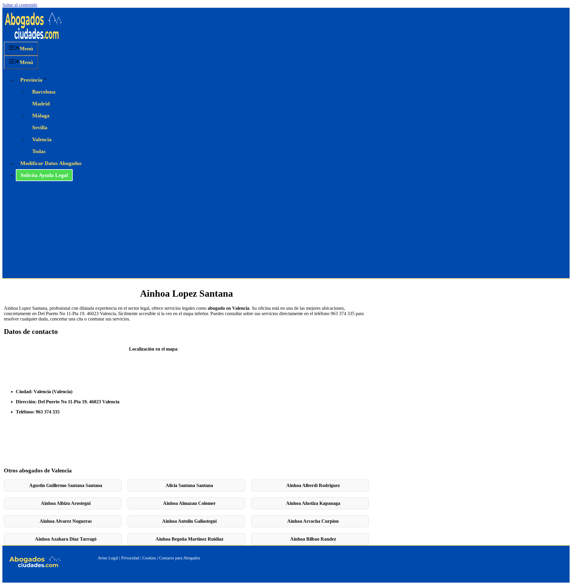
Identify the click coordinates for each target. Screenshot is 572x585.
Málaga (40, 116)
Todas (39, 151)
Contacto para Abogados (179, 558)
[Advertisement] (286, 233)
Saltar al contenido (19, 4)
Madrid (41, 104)
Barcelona (43, 92)
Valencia (42, 139)
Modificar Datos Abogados (51, 163)
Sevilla (39, 127)
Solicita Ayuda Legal (44, 175)
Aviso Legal (108, 558)
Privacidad (130, 558)
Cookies (149, 558)
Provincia (31, 80)
